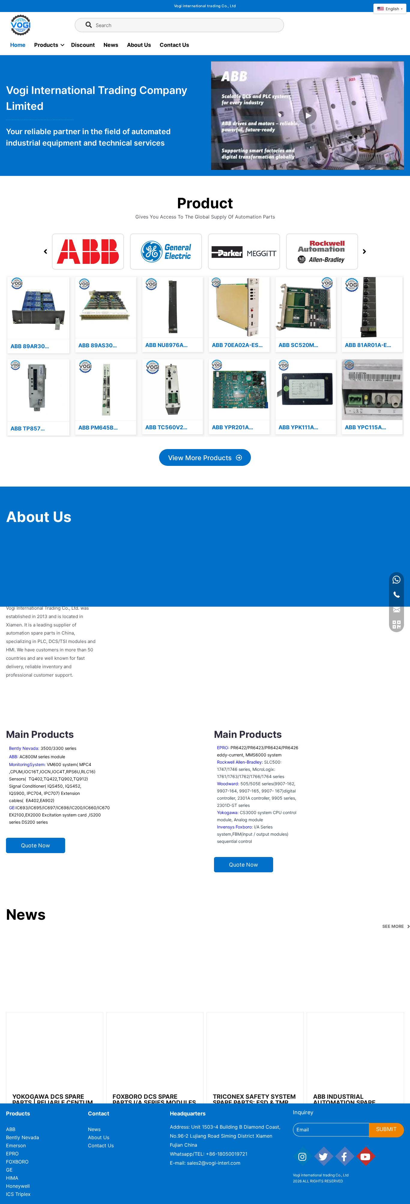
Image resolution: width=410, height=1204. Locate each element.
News (111, 45)
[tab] (88, 252)
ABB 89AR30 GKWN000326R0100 (38, 346)
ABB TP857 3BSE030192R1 (31, 429)
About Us (139, 45)
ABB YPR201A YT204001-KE (230, 427)
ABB (10, 1129)
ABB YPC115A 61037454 (363, 427)
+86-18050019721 (226, 1154)
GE (9, 1170)
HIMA (12, 1178)
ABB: (37, 756)
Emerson (16, 1145)
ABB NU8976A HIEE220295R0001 (170, 345)
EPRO (12, 1154)
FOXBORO (17, 1162)
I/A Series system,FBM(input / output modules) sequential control (252, 834)
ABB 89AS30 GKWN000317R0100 (105, 345)
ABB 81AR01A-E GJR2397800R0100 (371, 345)
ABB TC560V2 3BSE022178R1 (165, 427)
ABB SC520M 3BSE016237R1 (299, 345)
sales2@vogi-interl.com (213, 1163)
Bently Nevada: (42, 748)
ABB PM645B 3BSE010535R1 (98, 428)
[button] (308, 116)
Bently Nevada (22, 1137)
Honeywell (18, 1186)
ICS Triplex (18, 1194)
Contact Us (174, 45)
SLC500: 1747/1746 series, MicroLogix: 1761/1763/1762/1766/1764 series (250, 769)
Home (18, 45)
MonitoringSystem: (28, 764)
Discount (83, 45)
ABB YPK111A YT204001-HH (298, 427)
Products (46, 45)
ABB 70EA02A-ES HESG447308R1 (235, 345)
